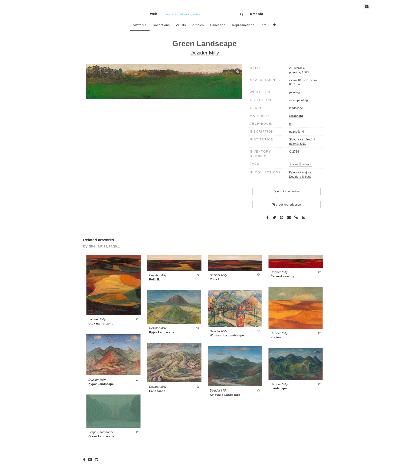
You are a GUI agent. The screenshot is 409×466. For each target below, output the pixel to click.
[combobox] (204, 14)
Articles (198, 25)
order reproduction (288, 204)
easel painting (298, 100)
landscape (296, 108)
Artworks (139, 25)
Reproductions (243, 25)
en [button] (367, 6)
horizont (306, 164)
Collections (161, 25)
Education (218, 25)
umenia (256, 14)
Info (264, 25)
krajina (294, 164)
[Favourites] (274, 25)
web (153, 14)
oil (290, 123)
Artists (181, 25)
